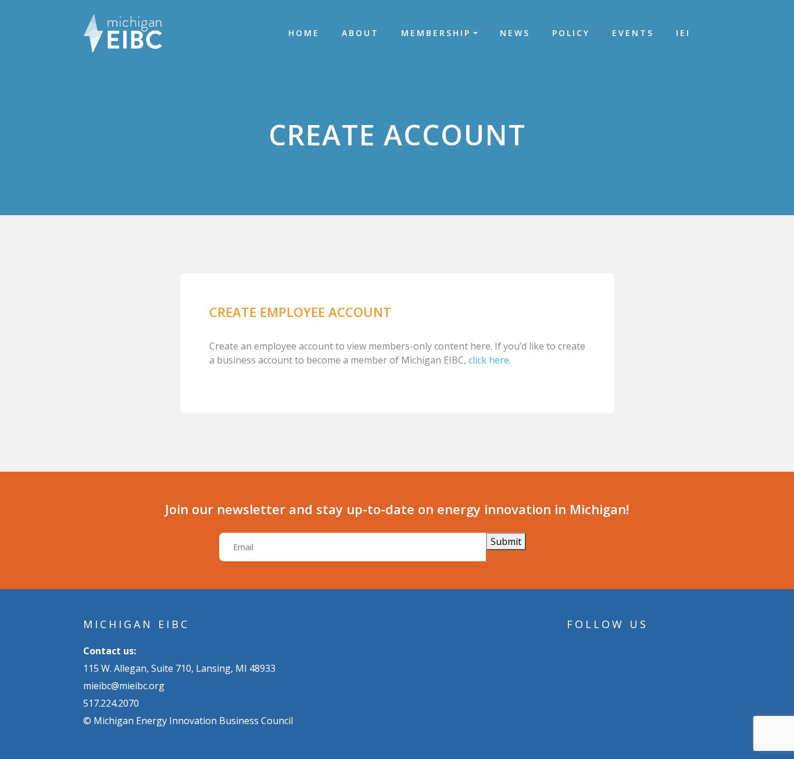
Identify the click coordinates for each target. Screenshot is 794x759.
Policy (571, 32)
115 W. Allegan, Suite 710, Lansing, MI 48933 (179, 668)
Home (304, 32)
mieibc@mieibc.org (123, 685)
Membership (436, 32)
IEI (683, 32)
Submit (506, 541)
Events (633, 32)
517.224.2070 (111, 703)
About (360, 32)
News (515, 32)
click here (488, 360)
